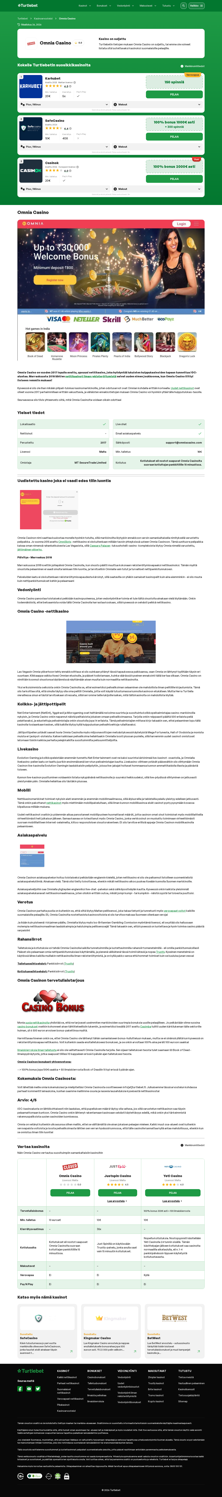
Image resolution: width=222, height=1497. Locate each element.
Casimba (145, 1026)
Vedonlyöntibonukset (129, 1402)
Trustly (160, 951)
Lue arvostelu (116, 1201)
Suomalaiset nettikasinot (64, 1391)
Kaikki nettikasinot (67, 1377)
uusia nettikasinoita (37, 1022)
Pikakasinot (63, 1404)
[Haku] (184, 6)
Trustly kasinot (156, 1383)
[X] (38, 1389)
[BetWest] (199, 1351)
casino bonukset (27, 1026)
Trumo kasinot (156, 1395)
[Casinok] (30, 171)
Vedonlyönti (124, 1377)
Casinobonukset (96, 1377)
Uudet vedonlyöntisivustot (128, 1385)
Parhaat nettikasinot (68, 1383)
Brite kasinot (155, 1389)
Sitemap (183, 1401)
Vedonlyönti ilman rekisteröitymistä (127, 1394)
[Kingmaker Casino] (135, 1351)
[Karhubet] (30, 87)
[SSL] (66, 1477)
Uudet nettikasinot (182, 388)
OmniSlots (64, 541)
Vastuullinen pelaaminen (191, 1383)
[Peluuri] (20, 1477)
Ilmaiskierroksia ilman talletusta (37, 1050)
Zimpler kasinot (156, 1377)
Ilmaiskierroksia (95, 1401)
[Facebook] (20, 1389)
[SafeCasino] (30, 129)
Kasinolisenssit (186, 1389)
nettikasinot (53, 802)
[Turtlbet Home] (27, 6)
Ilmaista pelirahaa (96, 1395)
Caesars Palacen (100, 545)
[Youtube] (29, 1389)
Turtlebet (22, 18)
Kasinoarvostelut (43, 18)
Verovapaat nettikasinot (70, 1398)
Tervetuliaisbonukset (99, 1389)
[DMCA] (58, 1477)
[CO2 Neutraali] (34, 1477)
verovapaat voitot (175, 910)
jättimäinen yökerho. (29, 549)
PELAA (174, 94)
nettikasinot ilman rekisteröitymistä (90, 376)
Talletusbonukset (97, 1383)
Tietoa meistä (186, 1377)
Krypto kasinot (156, 1401)
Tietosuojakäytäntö (189, 1395)
